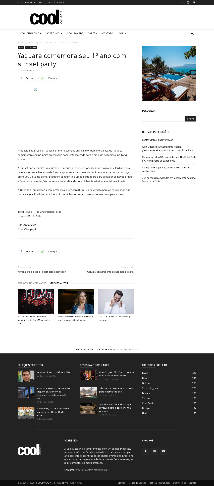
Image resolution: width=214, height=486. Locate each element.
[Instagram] (188, 2)
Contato (107, 33)
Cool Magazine (29, 33)
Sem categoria (31, 47)
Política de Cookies (137, 482)
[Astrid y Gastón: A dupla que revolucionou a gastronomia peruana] (88, 408)
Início (20, 42)
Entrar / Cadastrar (56, 2)
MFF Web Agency (74, 482)
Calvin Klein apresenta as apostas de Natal (110, 271)
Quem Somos (179, 482)
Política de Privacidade (159, 482)
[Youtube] (193, 2)
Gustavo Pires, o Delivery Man (157, 140)
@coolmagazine (125, 349)
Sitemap (121, 482)
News (28, 42)
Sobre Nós (53, 33)
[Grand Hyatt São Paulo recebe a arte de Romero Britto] (88, 375)
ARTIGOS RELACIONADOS (32, 283)
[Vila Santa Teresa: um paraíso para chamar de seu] (88, 392)
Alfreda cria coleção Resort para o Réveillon (42, 271)
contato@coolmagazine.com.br (91, 469)
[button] (192, 33)
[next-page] (78, 330)
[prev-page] (73, 330)
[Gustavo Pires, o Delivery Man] (26, 376)
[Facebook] (182, 2)
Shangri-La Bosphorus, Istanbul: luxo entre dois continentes (166, 169)
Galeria (93, 33)
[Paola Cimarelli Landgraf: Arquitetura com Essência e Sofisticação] (76, 301)
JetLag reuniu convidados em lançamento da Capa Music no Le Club (34, 320)
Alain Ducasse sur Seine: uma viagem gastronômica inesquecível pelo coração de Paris (167, 148)
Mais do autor (59, 283)
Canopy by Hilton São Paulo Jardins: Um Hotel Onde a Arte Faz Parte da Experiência (169, 159)
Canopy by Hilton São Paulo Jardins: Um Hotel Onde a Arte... (53, 412)
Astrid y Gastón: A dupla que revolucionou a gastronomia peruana (115, 407)
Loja (120, 33)
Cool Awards (75, 33)
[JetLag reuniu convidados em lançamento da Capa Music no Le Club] (36, 301)
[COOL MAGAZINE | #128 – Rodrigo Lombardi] (116, 301)
